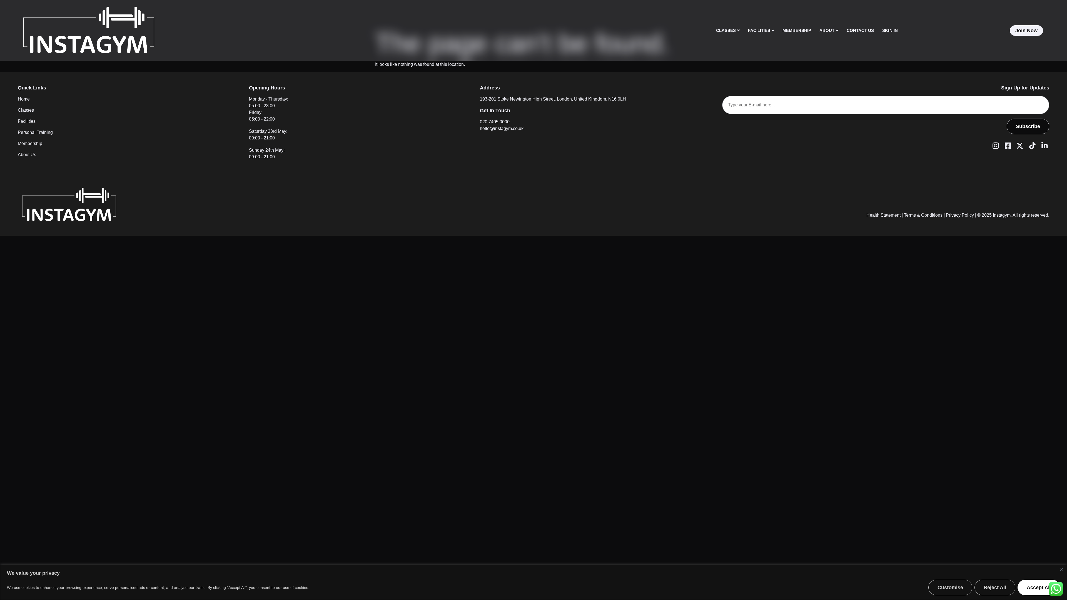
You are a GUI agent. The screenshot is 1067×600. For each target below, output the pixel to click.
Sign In (890, 30)
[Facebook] (1007, 145)
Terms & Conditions (923, 215)
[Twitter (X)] (1019, 145)
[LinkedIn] (1043, 145)
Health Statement (883, 215)
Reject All (995, 587)
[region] (533, 582)
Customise (950, 587)
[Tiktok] (1031, 145)
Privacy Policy (960, 215)
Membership (796, 30)
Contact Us (860, 30)
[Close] (1061, 569)
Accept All (1039, 587)
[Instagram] (995, 145)
